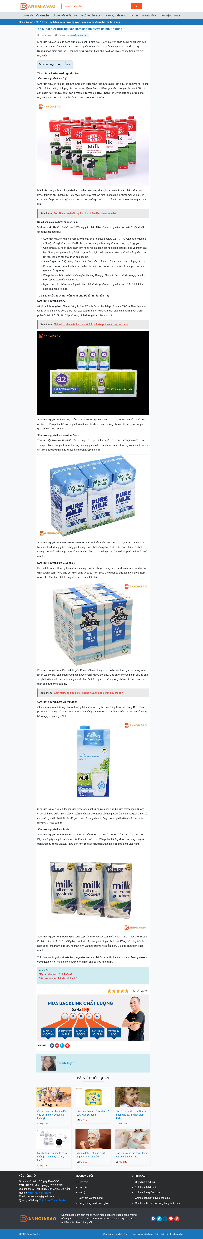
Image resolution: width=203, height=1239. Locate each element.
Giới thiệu (83, 1182)
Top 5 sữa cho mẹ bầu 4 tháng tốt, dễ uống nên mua (132, 1155)
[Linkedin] (165, 1218)
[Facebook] (153, 1218)
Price (177, 15)
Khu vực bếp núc (116, 15)
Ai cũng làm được (91, 15)
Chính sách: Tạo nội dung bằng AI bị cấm (158, 1203)
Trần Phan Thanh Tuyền (52, 1200)
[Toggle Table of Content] (66, 64)
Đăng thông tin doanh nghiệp (94, 1203)
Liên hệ (82, 1187)
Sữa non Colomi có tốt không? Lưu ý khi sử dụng (93, 1113)
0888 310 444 (35, 1192)
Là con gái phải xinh (64, 15)
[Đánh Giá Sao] (37, 6)
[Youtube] (171, 1218)
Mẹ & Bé (133, 15)
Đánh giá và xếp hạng (90, 1198)
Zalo (47, 1192)
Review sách (149, 15)
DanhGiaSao (26, 22)
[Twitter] (159, 1218)
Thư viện (165, 15)
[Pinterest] (177, 1218)
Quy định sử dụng (145, 1182)
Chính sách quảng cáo (147, 1192)
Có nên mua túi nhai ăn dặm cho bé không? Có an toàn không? (52, 1115)
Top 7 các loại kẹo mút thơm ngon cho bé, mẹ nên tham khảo (131, 1115)
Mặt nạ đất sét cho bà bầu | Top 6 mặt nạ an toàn (91, 1155)
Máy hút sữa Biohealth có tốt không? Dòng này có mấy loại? (52, 1156)
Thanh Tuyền (46, 35)
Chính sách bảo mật (146, 1187)
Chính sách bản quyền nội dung (152, 1198)
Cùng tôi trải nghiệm (36, 15)
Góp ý (81, 1192)
